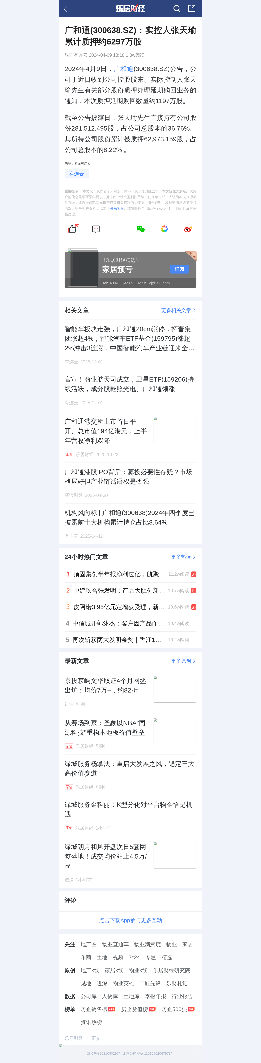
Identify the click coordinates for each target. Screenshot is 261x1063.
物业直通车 (115, 944)
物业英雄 (123, 983)
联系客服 (117, 208)
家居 (187, 944)
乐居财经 (74, 1038)
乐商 (86, 957)
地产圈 (89, 944)
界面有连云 (76, 55)
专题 (150, 957)
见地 (86, 983)
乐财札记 (177, 983)
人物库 (110, 996)
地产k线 (90, 970)
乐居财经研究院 (171, 970)
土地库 (131, 996)
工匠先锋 (150, 983)
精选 (166, 957)
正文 (96, 1038)
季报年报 (155, 996)
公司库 (89, 996)
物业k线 (138, 970)
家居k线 (114, 970)
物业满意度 (147, 944)
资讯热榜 (91, 1022)
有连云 (76, 174)
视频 (118, 957)
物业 (171, 944)
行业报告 (182, 996)
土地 (102, 957)
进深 (102, 983)
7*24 (134, 957)
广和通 (124, 68)
